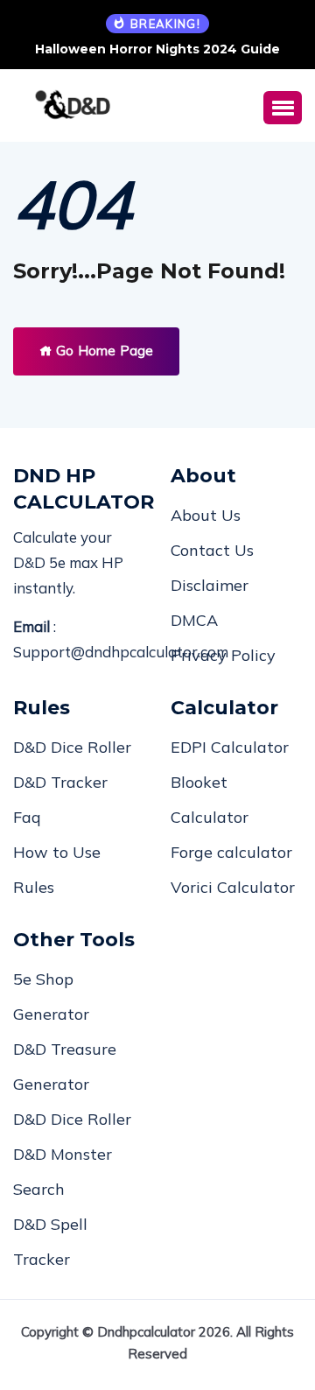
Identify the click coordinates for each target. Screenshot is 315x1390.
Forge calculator (231, 852)
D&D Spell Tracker (50, 1241)
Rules (33, 887)
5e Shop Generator (51, 996)
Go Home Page (102, 350)
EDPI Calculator (230, 747)
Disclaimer (209, 585)
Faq (27, 817)
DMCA (194, 620)
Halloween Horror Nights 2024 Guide (157, 49)
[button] (282, 107)
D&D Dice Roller (72, 747)
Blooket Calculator (209, 799)
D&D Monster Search (62, 1171)
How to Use (57, 852)
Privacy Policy (223, 655)
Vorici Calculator (233, 887)
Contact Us (212, 550)
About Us (206, 515)
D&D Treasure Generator (64, 1066)
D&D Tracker (60, 782)
